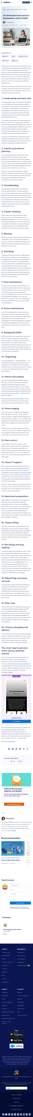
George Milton (11, 741)
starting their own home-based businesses (16, 468)
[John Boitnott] (4, 22)
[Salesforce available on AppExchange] (16, 1046)
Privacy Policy (16, 908)
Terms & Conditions (16, 1095)
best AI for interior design (16, 398)
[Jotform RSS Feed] (18, 1114)
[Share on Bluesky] (23, 748)
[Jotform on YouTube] (24, 1114)
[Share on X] (9, 748)
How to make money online (10, 860)
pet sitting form (11, 570)
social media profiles (10, 729)
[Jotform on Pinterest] (21, 1114)
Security (16, 1102)
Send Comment (20, 903)
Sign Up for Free (26, 2)
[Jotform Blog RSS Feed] (27, 748)
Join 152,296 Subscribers (14, 804)
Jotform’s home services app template (18, 663)
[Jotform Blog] (15, 1114)
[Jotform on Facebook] (3, 1114)
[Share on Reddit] (20, 748)
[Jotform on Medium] (12, 1114)
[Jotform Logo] (5, 2)
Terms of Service (24, 908)
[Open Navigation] (31, 2)
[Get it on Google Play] (16, 1034)
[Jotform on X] (6, 1114)
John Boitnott (10, 22)
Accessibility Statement (16, 1106)
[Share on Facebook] (12, 748)
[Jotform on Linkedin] (9, 1114)
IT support (25, 470)
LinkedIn (14, 830)
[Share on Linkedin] (16, 748)
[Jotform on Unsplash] (30, 1114)
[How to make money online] (13, 848)
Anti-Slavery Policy (16, 1109)
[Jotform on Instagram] (27, 1114)
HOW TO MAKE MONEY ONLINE (10, 858)
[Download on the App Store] (16, 1040)
